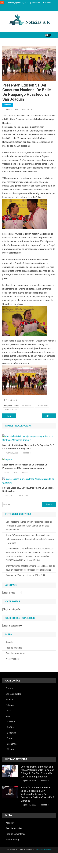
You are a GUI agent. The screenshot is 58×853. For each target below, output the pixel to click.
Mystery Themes (44, 850)
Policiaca (10, 705)
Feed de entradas (14, 648)
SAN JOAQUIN (11, 409)
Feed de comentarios (15, 653)
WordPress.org (12, 659)
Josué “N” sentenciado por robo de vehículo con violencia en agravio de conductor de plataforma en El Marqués (30, 539)
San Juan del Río (13, 694)
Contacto (47, 3)
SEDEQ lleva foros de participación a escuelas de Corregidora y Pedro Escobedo (50, 416)
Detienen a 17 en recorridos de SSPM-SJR (25, 575)
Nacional (11, 721)
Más (8, 716)
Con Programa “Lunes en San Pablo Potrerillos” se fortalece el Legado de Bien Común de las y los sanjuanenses (29, 526)
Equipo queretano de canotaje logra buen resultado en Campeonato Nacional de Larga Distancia (11, 416)
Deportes (11, 733)
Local (8, 710)
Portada (9, 688)
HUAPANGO (27, 405)
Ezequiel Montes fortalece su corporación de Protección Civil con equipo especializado (24, 466)
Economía (12, 744)
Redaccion (27, 109)
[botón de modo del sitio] (48, 35)
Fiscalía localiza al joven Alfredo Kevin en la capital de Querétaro (28, 489)
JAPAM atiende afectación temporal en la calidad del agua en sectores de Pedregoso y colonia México (30, 568)
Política (10, 727)
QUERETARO (42, 405)
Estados (7, 105)
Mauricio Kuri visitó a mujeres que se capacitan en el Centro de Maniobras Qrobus (28, 447)
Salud (9, 738)
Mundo (10, 749)
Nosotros (36, 3)
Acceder (10, 642)
